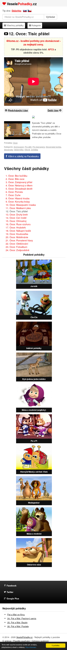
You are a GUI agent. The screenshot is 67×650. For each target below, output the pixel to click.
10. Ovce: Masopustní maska (21, 204)
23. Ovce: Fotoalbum (16, 246)
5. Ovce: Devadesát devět (19, 188)
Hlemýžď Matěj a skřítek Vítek (34, 471)
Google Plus (13, 598)
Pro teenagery (39, 146)
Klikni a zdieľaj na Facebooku (23, 156)
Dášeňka (16, 10)
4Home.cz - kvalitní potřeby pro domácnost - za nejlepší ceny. (33, 42)
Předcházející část (18, 110)
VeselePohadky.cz (24, 637)
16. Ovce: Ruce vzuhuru (18, 224)
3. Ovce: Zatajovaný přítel (19, 182)
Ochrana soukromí (40, 640)
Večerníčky (18, 149)
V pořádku (56, 645)
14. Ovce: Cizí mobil (16, 217)
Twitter (10, 592)
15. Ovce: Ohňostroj (16, 221)
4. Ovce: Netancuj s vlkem (19, 185)
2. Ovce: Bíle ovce (15, 179)
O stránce (6, 640)
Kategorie (36, 25)
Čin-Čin (34, 317)
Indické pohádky (33, 348)
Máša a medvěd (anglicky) (34, 409)
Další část (53, 110)
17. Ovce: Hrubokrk (16, 227)
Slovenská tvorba (53, 146)
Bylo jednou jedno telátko (34, 379)
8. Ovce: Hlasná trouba (17, 198)
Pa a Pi (34, 440)
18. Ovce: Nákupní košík (18, 230)
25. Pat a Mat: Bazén (17, 622)
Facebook (11, 585)
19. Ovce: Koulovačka (17, 234)
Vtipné (27, 149)
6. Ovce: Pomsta (14, 191)
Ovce (15, 142)
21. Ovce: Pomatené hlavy (19, 240)
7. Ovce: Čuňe (13, 195)
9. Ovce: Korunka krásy (18, 201)
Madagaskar (34, 502)
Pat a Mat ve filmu (16, 614)
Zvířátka (34, 149)
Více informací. (31, 647)
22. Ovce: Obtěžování (17, 243)
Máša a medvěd (34, 533)
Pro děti (28, 146)
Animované (19, 146)
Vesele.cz (22, 3)
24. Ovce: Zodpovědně (17, 250)
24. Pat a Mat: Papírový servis (21, 618)
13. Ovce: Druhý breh (17, 214)
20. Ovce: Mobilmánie (17, 237)
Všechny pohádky (15, 25)
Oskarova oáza (34, 564)
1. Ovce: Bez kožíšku (16, 175)
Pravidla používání (21, 640)
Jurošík (33, 286)
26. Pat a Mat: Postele (18, 626)
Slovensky (8, 149)
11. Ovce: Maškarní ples (18, 208)
